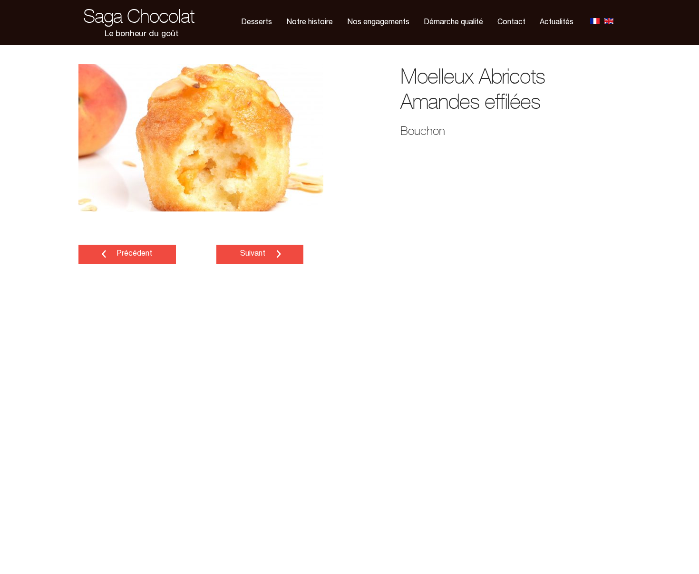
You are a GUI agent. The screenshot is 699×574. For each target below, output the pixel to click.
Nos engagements (378, 23)
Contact (511, 23)
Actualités (556, 23)
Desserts (256, 23)
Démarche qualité (453, 23)
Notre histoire (309, 23)
